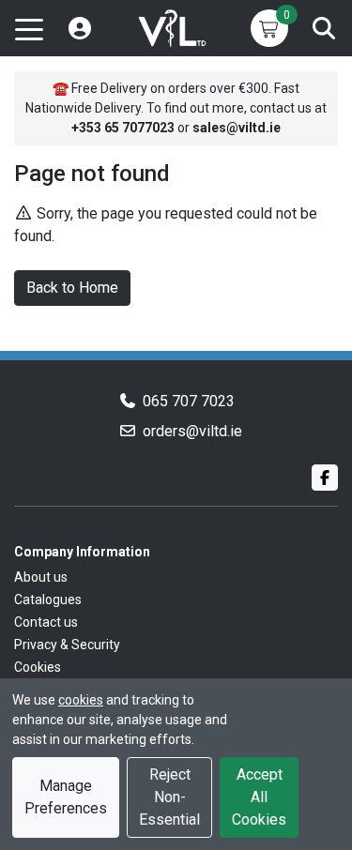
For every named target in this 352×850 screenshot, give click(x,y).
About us (41, 576)
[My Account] (80, 28)
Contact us (46, 622)
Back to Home (72, 287)
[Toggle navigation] (29, 28)
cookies (80, 699)
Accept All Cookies (259, 797)
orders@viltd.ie (192, 431)
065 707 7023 (189, 401)
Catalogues (48, 599)
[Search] (324, 28)
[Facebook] (325, 477)
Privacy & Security (67, 644)
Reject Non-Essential (169, 797)
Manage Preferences (65, 797)
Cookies (37, 667)
